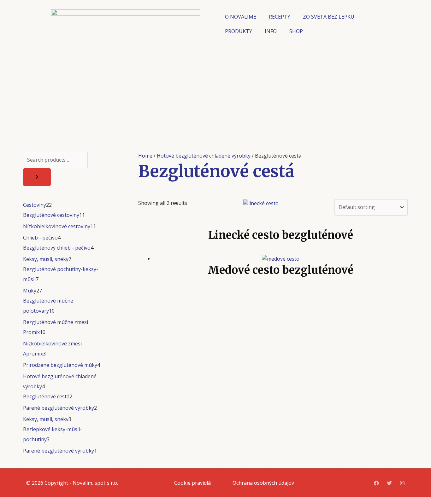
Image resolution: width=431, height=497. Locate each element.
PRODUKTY (238, 31)
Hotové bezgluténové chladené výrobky (204, 155)
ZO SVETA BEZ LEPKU (328, 16)
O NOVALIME (240, 16)
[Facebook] (376, 483)
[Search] (37, 177)
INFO (271, 31)
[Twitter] (389, 483)
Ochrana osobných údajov (263, 482)
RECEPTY (279, 16)
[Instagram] (402, 483)
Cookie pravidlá (192, 482)
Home (145, 155)
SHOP (296, 31)
